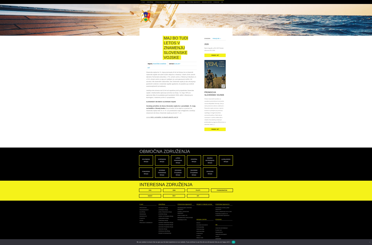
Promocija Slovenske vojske (214, 93)
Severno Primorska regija (165, 222)
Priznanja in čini (182, 219)
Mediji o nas (199, 237)
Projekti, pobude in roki (178, 2)
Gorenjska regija (163, 210)
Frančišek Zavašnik (157, 64)
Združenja (149, 2)
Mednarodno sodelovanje (185, 217)
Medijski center (206, 2)
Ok (233, 242)
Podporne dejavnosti (193, 2)
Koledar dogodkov (202, 225)
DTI (198, 196)
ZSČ (149, 68)
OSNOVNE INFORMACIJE (221, 228)
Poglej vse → (217, 38)
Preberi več (215, 55)
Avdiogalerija (200, 231)
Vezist (150, 196)
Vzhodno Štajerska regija (165, 224)
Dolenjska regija (163, 207)
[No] (370, 242)
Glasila (198, 235)
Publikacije (199, 233)
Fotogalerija (200, 227)
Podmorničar (222, 190)
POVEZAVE (216, 2)
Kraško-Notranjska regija (165, 216)
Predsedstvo (143, 216)
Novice (198, 222)
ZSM (174, 190)
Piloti (198, 190)
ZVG (150, 190)
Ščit (174, 196)
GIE (221, 2)
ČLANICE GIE (218, 230)
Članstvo (142, 218)
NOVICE (217, 236)
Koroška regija (162, 214)
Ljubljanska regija (163, 218)
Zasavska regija (162, 229)
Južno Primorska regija (165, 212)
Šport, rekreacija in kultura (223, 211)
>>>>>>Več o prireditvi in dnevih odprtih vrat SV (162, 117)
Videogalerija (200, 229)
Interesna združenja (164, 231)
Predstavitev (143, 207)
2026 (206, 44)
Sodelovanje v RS (182, 215)
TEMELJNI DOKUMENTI (221, 234)
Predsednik (143, 214)
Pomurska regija (163, 220)
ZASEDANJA (218, 238)
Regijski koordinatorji (164, 233)
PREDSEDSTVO (219, 232)
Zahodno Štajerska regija (165, 227)
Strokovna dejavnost (161, 2)
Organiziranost (144, 210)
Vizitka (141, 220)
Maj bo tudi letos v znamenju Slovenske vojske (176, 48)
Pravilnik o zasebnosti (146, 222)
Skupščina (142, 212)
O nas (142, 2)
